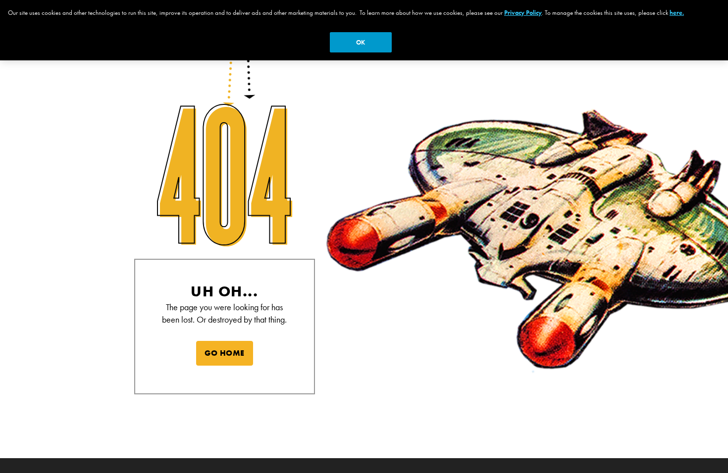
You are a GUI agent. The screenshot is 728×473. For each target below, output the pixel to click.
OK (360, 42)
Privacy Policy (523, 12)
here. (677, 12)
